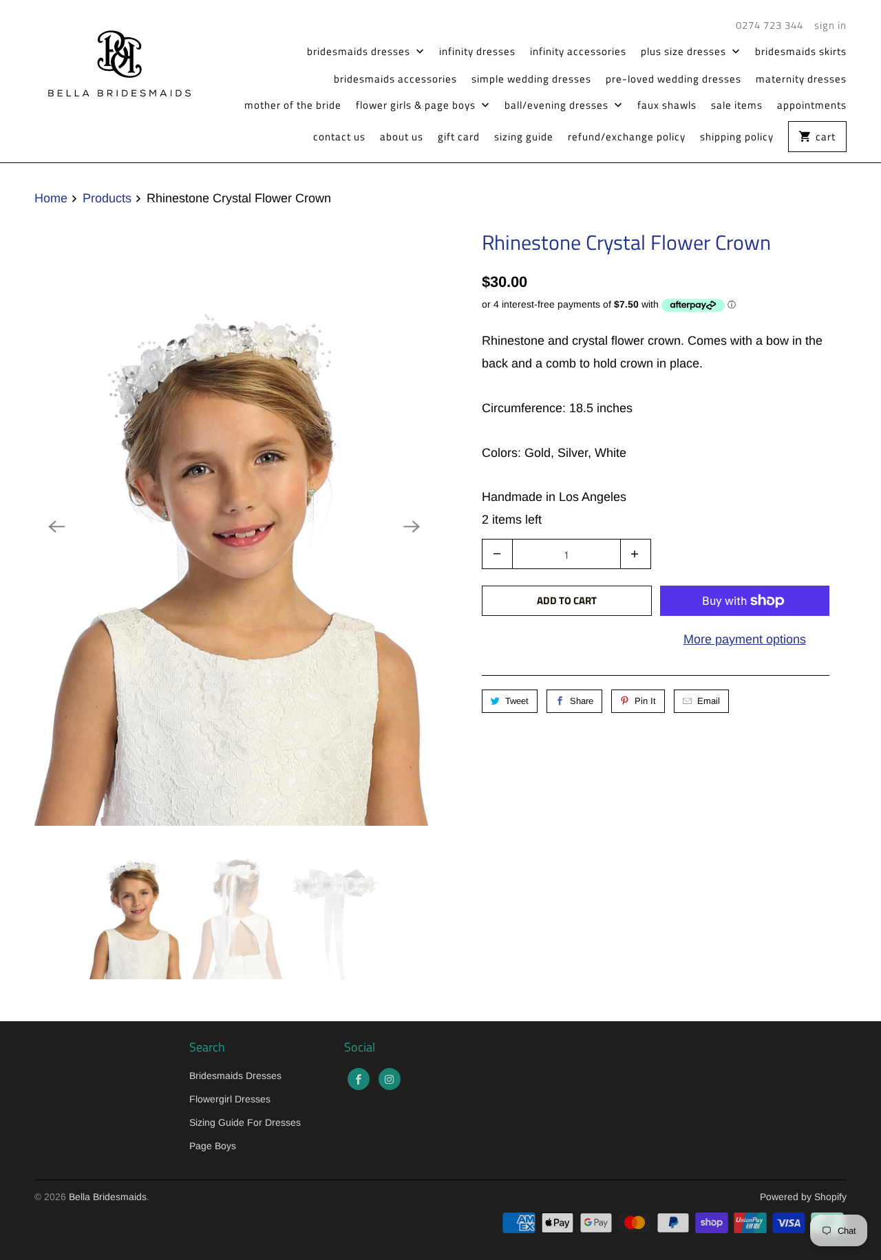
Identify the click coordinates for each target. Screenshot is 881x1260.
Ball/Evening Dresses (558, 105)
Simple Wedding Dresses (531, 79)
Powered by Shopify (803, 1196)
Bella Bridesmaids (108, 1196)
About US (401, 137)
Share (581, 701)
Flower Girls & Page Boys (417, 105)
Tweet (517, 701)
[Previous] (56, 526)
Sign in (830, 25)
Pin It (645, 701)
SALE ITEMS (737, 105)
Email (708, 701)
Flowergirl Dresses (229, 1098)
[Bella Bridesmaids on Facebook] (359, 1079)
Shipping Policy (737, 137)
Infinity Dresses (477, 51)
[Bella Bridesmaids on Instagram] (390, 1079)
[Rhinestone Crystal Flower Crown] (234, 526)
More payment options (744, 639)
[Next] (411, 526)
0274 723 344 (769, 25)
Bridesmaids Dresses (360, 51)
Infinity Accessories (578, 51)
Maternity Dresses (801, 79)
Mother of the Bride (292, 105)
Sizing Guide (523, 137)
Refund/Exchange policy (627, 137)
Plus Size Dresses (685, 51)
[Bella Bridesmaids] (113, 61)
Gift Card (459, 137)
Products (107, 198)
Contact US (339, 137)
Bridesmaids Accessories (395, 79)
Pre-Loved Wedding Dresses (673, 79)
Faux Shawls (667, 105)
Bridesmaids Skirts (801, 51)
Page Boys (212, 1145)
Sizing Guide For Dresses (245, 1122)
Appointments (812, 105)
